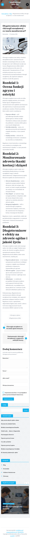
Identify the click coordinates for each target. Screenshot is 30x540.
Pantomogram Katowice (7, 434)
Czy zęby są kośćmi (6, 441)
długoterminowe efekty (15, 318)
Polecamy (5, 476)
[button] (25, 483)
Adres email (6, 378)
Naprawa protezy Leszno (7, 438)
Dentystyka (5, 34)
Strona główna (5, 13)
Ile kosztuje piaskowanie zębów (9, 452)
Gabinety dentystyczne (9, 472)
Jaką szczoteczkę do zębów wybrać (10, 420)
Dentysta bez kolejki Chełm (8, 424)
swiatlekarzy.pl (19, 530)
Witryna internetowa (8, 385)
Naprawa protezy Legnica (8, 445)
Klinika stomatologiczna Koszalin (10, 427)
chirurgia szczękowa (15, 315)
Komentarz (6, 358)
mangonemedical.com (11, 532)
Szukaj (4, 405)
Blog (11, 13)
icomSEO (12, 536)
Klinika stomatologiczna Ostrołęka (10, 449)
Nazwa (5, 371)
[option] (15, 500)
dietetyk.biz (21, 532)
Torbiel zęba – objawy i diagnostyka (10, 431)
